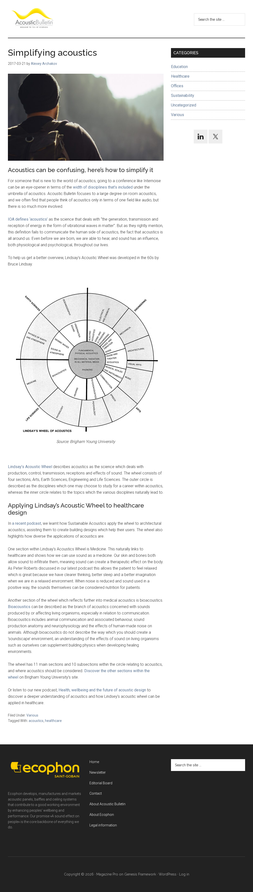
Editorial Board (100, 783)
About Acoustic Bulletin (107, 804)
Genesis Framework (140, 874)
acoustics (36, 721)
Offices (177, 86)
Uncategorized (183, 105)
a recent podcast (26, 523)
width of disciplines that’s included (103, 187)
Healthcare (180, 76)
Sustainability (182, 95)
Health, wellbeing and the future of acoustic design (102, 690)
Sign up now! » (212, 876)
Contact (95, 793)
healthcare (53, 721)
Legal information (103, 825)
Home (94, 762)
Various (32, 715)
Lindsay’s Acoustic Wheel (30, 466)
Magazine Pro (107, 874)
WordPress (167, 874)
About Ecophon (101, 815)
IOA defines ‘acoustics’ (28, 219)
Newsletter (97, 772)
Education (179, 66)
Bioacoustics (19, 606)
